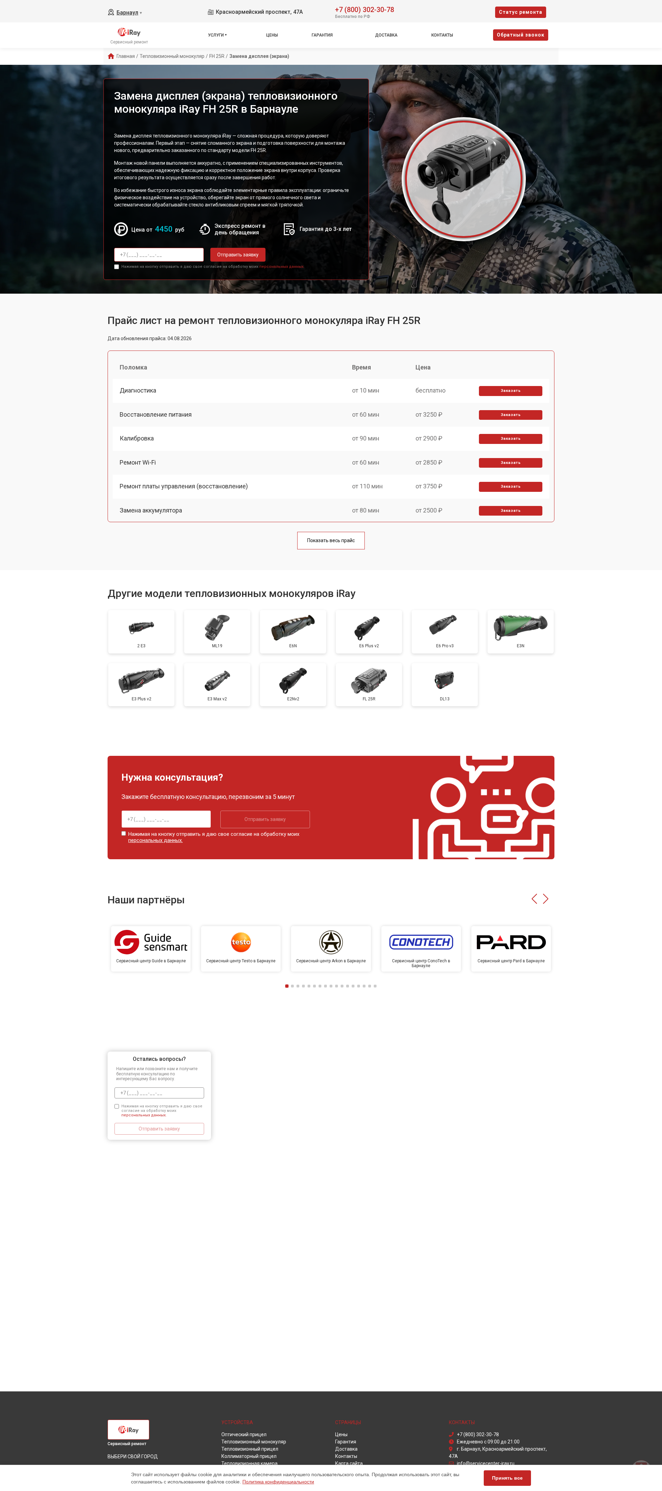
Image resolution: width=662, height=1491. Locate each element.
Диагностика (138, 390)
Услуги (216, 35)
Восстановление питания (156, 414)
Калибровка (137, 438)
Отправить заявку (238, 254)
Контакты (442, 35)
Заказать (511, 390)
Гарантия (322, 35)
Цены (272, 35)
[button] (534, 898)
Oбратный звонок (520, 35)
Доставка (386, 35)
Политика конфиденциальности (278, 1481)
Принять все (507, 1478)
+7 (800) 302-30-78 (364, 9)
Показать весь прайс (331, 540)
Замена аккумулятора (151, 510)
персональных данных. (281, 266)
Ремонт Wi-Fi (138, 462)
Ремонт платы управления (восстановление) (184, 486)
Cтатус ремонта (520, 12)
